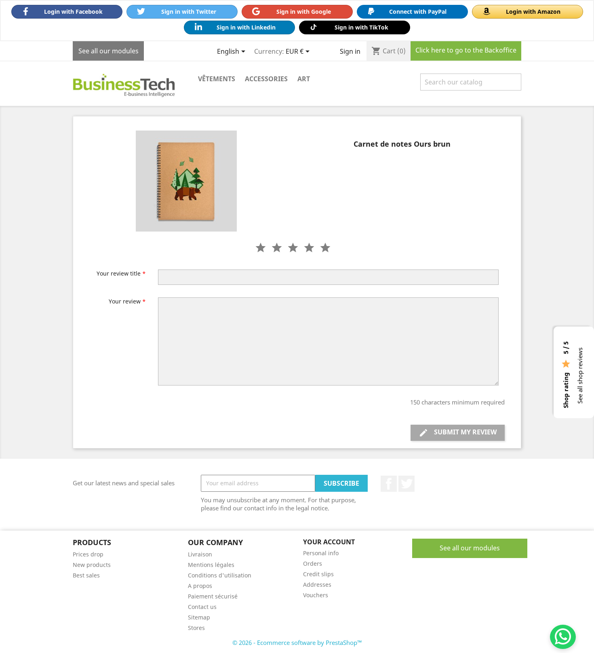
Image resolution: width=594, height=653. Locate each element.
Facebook (389, 484)
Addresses (317, 584)
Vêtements (216, 78)
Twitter (406, 484)
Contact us (202, 607)
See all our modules (108, 50)
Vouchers (315, 595)
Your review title (121, 273)
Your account (329, 541)
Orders (312, 563)
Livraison (200, 554)
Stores (196, 628)
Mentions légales (211, 565)
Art (303, 78)
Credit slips (318, 574)
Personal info (321, 553)
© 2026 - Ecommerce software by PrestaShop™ (297, 642)
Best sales (86, 575)
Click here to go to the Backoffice (465, 50)
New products (92, 565)
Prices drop (88, 554)
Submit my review (458, 433)
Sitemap (199, 617)
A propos (200, 586)
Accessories (266, 78)
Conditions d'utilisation (219, 575)
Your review (127, 301)
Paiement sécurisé (213, 596)
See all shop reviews (580, 376)
